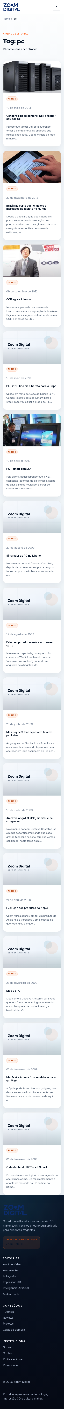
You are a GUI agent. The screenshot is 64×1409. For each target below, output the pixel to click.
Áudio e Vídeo (12, 1264)
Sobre (7, 1347)
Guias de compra (14, 1329)
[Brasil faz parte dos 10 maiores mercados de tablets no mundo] (32, 167)
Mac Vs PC (13, 990)
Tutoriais (8, 1311)
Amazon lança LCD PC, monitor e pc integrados (29, 819)
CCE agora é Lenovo (19, 299)
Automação (10, 1270)
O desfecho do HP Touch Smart (26, 1167)
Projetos (8, 1323)
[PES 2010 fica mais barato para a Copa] (32, 347)
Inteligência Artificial (16, 1288)
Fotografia (9, 1276)
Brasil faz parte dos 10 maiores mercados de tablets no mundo (26, 207)
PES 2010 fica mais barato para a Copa (31, 386)
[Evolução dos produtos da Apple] (32, 869)
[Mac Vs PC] (32, 952)
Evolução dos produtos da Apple (27, 908)
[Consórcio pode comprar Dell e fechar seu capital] (32, 77)
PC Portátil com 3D (18, 468)
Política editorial (13, 1359)
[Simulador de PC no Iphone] (32, 517)
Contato (8, 1353)
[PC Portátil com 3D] (32, 430)
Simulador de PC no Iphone (23, 555)
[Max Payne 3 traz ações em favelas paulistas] (32, 693)
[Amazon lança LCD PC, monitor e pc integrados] (32, 779)
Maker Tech (11, 1294)
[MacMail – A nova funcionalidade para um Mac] (32, 1039)
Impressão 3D (12, 1282)
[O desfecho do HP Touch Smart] (32, 1129)
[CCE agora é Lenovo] (32, 261)
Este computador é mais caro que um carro (30, 644)
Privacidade (10, 1365)
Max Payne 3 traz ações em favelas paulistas (29, 733)
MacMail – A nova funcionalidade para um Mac (31, 1079)
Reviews (8, 1317)
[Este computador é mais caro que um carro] (32, 604)
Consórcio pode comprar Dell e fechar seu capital (31, 117)
